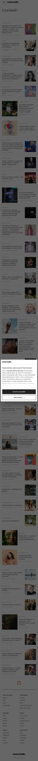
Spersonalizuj (18, 397)
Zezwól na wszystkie (19, 391)
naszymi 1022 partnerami (15, 370)
